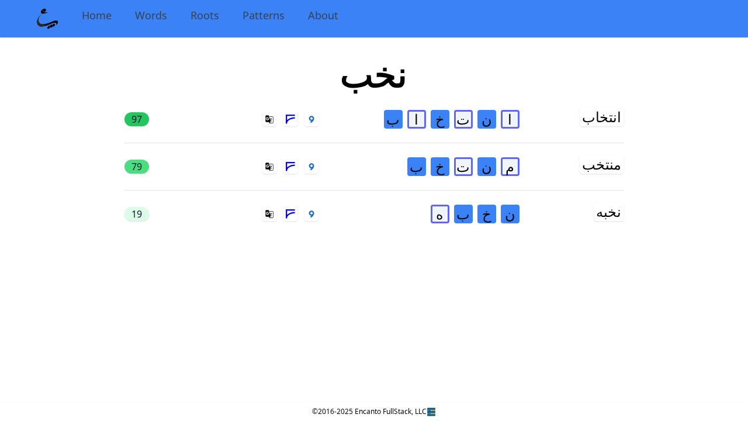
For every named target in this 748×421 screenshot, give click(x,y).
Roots (205, 15)
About (323, 15)
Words (151, 15)
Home (97, 15)
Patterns (264, 15)
